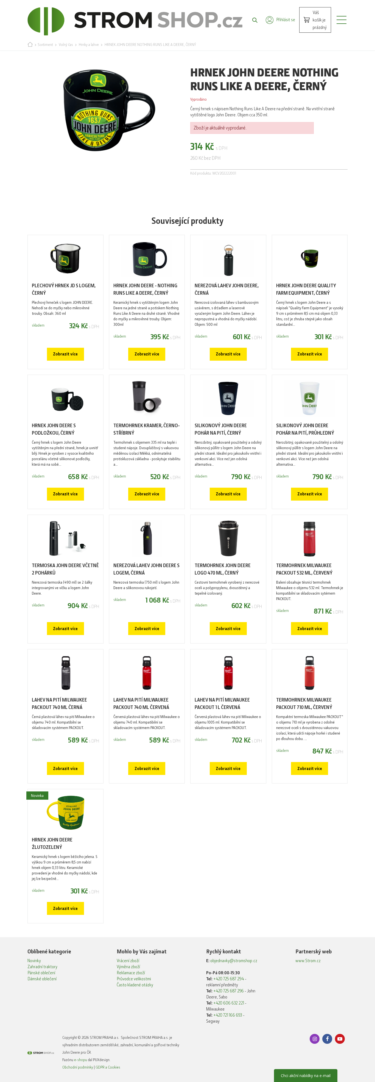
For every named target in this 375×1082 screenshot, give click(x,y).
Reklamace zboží (131, 972)
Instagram (315, 1039)
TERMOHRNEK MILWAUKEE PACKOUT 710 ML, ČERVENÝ (304, 703)
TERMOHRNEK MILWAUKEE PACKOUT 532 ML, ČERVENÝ (304, 569)
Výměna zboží (128, 966)
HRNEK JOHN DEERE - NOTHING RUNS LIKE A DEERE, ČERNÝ (145, 289)
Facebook (327, 1039)
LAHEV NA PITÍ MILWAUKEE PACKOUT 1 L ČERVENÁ (222, 703)
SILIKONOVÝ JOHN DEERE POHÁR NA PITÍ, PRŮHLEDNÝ (305, 429)
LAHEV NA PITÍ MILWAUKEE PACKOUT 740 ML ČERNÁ (59, 703)
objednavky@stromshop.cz (233, 960)
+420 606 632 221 (228, 1003)
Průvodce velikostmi (134, 978)
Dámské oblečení (42, 978)
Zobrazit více (65, 354)
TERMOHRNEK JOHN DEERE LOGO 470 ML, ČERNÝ (223, 569)
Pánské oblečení (41, 972)
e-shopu (80, 1060)
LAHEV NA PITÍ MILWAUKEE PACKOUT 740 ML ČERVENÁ (141, 703)
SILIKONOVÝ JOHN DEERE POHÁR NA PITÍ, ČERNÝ (221, 429)
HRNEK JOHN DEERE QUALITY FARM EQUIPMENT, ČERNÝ (306, 289)
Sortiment (45, 44)
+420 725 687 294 (228, 978)
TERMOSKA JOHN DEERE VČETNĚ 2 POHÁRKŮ (65, 569)
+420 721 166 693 (227, 1015)
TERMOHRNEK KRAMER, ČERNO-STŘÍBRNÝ (146, 429)
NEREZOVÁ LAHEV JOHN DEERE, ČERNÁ (227, 289)
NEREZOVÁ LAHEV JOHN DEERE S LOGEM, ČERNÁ (146, 569)
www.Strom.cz (308, 960)
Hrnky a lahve (89, 44)
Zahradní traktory (42, 966)
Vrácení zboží (128, 960)
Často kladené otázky (135, 984)
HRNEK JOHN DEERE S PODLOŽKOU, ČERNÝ (54, 429)
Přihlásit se (285, 19)
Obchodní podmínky (77, 1067)
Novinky (34, 960)
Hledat (252, 19)
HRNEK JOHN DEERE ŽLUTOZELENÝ (52, 843)
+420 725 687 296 (228, 991)
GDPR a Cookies (108, 1067)
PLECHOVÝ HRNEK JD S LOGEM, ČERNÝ (64, 289)
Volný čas (66, 44)
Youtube (340, 1039)
